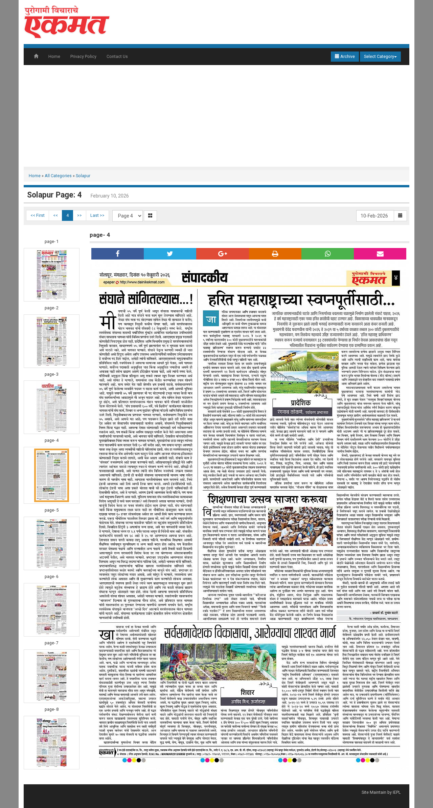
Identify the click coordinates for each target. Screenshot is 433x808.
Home (54, 56)
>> (79, 215)
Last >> (97, 215)
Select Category (379, 56)
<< (55, 215)
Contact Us (117, 56)
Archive (347, 56)
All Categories (58, 175)
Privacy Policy (83, 56)
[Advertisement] (216, 115)
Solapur (83, 175)
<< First (37, 215)
